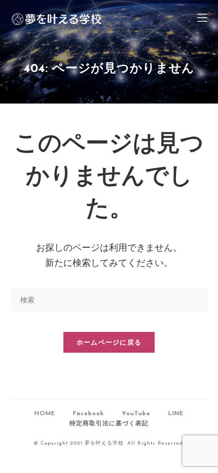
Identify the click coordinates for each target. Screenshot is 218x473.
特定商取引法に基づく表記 (109, 424)
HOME (44, 414)
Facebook (88, 414)
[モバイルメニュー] (202, 19)
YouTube (136, 414)
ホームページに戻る (109, 342)
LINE (176, 414)
